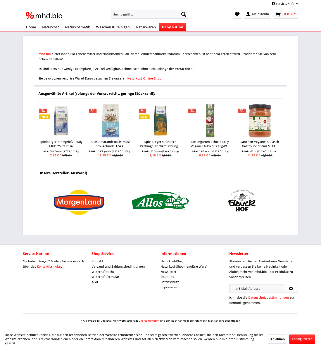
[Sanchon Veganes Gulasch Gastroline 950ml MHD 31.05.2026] (259, 120)
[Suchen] (183, 14)
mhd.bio (44, 54)
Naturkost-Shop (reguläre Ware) (183, 266)
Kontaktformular (49, 266)
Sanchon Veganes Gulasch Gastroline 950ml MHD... (259, 144)
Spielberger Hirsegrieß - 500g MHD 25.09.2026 (61, 144)
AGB (95, 282)
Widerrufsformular (105, 277)
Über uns (167, 277)
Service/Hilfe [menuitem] (285, 4)
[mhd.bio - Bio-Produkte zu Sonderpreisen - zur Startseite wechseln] (45, 15)
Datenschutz (169, 282)
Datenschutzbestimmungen (268, 297)
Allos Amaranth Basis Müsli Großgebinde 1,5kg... (111, 144)
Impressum (168, 287)
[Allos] (160, 200)
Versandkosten (149, 320)
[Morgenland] (79, 200)
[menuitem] (149, 14)
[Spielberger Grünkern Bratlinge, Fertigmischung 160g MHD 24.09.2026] (160, 120)
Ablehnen (277, 339)
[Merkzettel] (237, 14)
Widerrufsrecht (103, 272)
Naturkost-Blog (171, 261)
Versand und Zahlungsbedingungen (118, 266)
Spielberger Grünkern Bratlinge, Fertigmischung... (160, 144)
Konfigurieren (302, 339)
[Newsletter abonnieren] (291, 288)
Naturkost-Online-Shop (144, 78)
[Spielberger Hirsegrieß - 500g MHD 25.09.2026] (61, 120)
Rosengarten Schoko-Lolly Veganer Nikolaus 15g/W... (210, 144)
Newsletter (168, 272)
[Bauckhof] (241, 200)
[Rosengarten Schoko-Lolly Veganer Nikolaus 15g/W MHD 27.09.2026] (210, 120)
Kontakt (97, 261)
